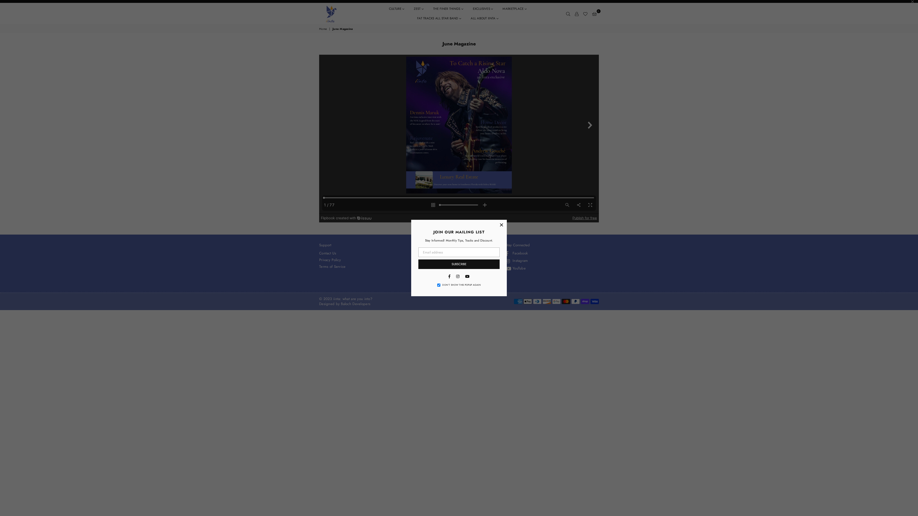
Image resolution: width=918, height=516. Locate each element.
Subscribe (459, 264)
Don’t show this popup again (461, 285)
